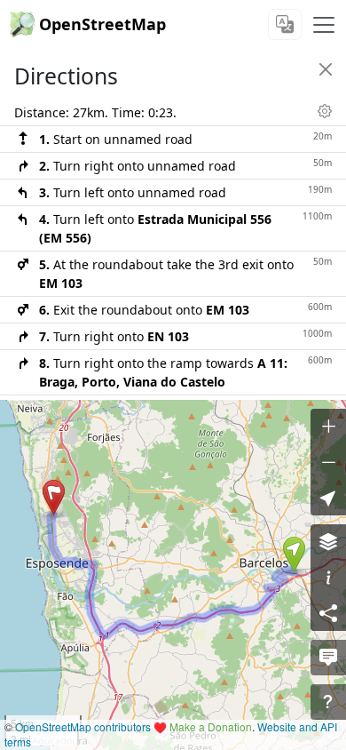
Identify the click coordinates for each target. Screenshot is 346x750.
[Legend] (328, 577)
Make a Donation (210, 726)
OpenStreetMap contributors (83, 726)
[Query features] (328, 702)
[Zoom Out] (328, 462)
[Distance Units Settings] (324, 111)
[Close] (325, 69)
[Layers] (328, 542)
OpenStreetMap (102, 24)
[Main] (324, 25)
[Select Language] (285, 24)
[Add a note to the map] (328, 657)
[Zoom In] (328, 426)
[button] (294, 554)
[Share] (328, 613)
